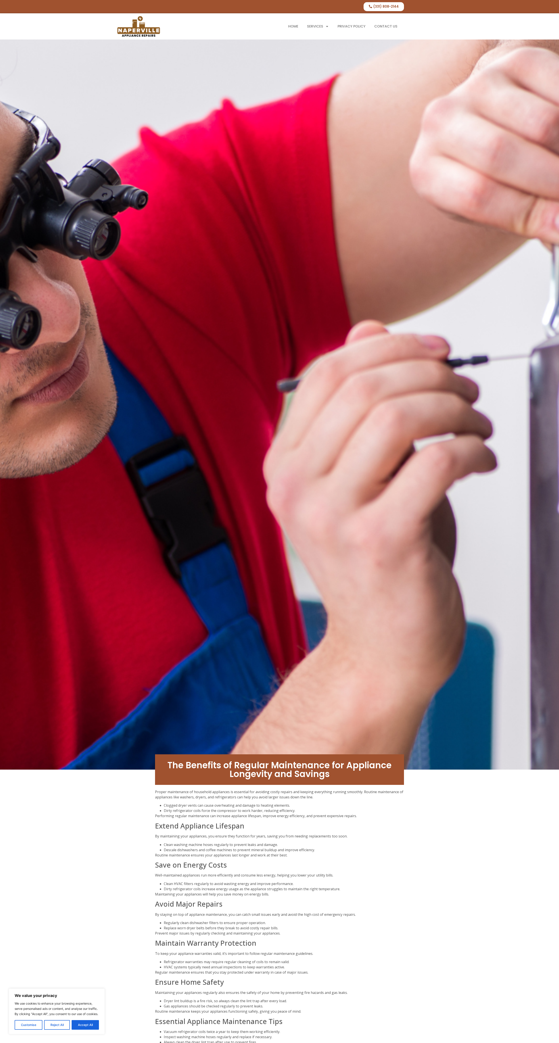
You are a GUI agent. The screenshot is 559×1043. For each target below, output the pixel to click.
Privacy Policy (352, 26)
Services (315, 26)
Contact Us (385, 26)
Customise (28, 1025)
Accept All (85, 1025)
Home (293, 26)
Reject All (57, 1025)
